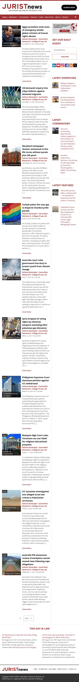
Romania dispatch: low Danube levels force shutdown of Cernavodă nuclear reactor (68, 102)
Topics (41, 17)
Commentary (24, 17)
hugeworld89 (7, 454)
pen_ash (11, 278)
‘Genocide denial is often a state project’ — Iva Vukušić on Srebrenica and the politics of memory (69, 195)
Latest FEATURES (62, 185)
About (58, 17)
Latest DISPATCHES (64, 78)
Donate (65, 17)
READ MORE (27, 81)
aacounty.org (15, 164)
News (5, 17)
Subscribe (65, 57)
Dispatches (13, 17)
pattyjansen (9, 573)
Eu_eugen (10, 337)
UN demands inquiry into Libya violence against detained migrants (35, 91)
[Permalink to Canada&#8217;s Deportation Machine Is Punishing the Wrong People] (55, 157)
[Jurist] (22, 7)
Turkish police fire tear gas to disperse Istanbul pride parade (35, 207)
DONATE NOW (69, 7)
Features (34, 17)
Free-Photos (9, 106)
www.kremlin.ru (8, 45)
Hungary (32, 647)
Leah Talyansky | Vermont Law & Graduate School (68, 146)
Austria (23, 647)
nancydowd (10, 223)
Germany (15, 647)
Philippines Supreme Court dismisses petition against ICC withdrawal (36, 380)
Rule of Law (49, 17)
